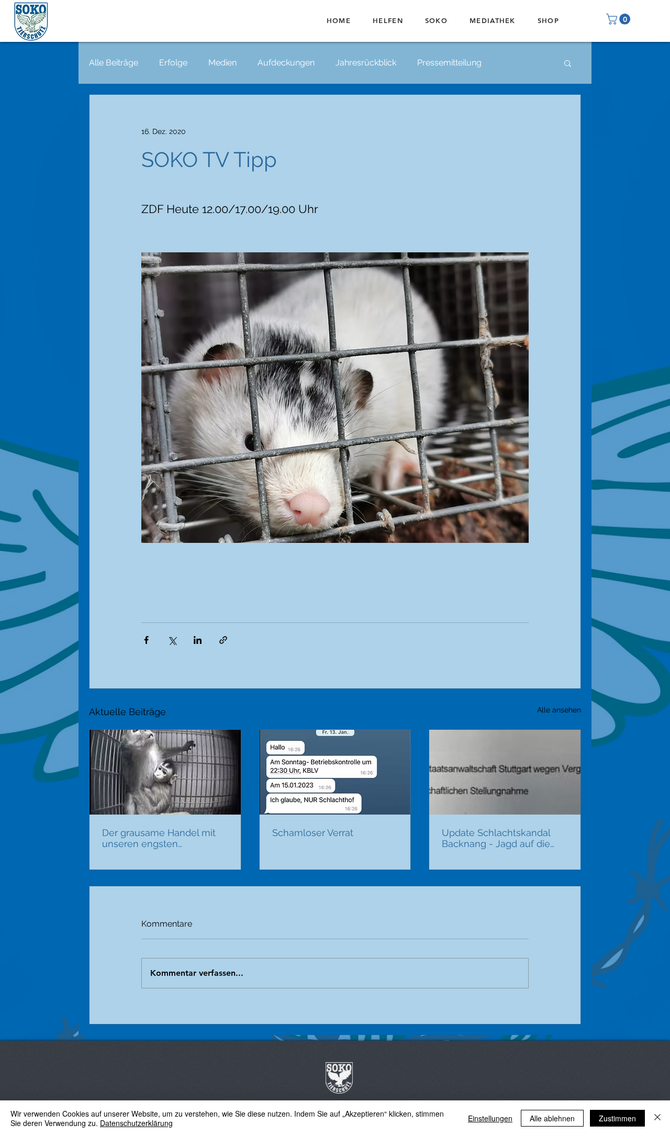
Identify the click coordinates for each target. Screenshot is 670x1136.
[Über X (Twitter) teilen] (172, 640)
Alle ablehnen (552, 1118)
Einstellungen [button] (490, 1118)
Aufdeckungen (286, 63)
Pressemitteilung (449, 63)
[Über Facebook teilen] (146, 640)
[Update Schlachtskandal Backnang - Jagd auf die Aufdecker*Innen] (504, 772)
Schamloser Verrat (312, 832)
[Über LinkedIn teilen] (198, 640)
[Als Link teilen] (223, 640)
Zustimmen (617, 1118)
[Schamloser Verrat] (335, 772)
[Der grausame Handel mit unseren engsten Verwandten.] (165, 772)
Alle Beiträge (113, 63)
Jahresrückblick (366, 63)
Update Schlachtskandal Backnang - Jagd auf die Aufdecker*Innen (496, 838)
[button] (619, 19)
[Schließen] (657, 1118)
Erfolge (173, 63)
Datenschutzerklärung (136, 1123)
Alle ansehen (559, 710)
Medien (222, 63)
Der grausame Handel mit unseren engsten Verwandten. (159, 838)
